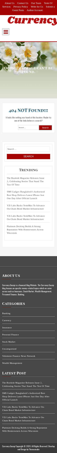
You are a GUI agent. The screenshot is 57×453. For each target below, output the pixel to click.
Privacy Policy (20, 6)
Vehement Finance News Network (18, 356)
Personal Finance (10, 334)
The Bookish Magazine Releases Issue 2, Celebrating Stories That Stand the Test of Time (25, 181)
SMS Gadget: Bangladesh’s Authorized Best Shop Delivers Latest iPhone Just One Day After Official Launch (26, 195)
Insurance (7, 327)
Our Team (36, 3)
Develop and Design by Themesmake (36, 448)
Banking (6, 313)
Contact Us (22, 3)
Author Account (35, 10)
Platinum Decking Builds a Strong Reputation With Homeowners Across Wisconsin (25, 229)
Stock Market (8, 342)
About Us (9, 3)
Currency (6, 320)
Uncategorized (9, 349)
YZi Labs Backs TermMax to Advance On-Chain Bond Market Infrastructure (26, 207)
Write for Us (37, 6)
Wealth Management (12, 363)
